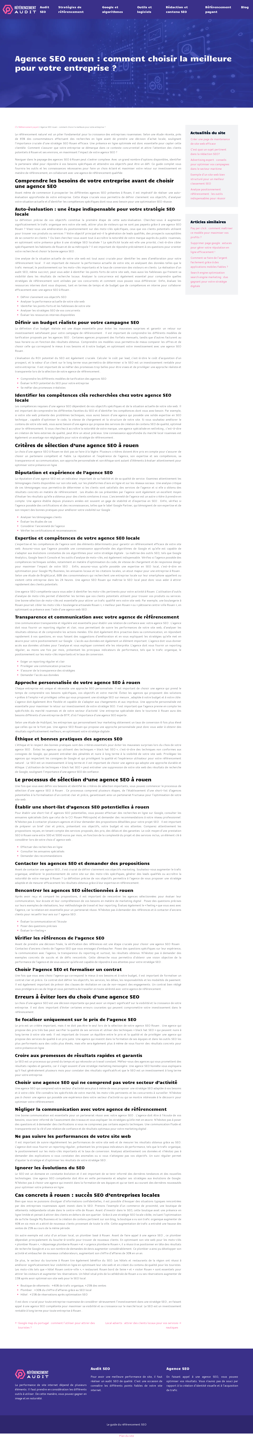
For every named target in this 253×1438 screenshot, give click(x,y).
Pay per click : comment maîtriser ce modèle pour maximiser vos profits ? (212, 232)
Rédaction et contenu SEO (177, 9)
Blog (245, 7)
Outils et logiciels (144, 9)
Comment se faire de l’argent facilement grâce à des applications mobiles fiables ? (209, 262)
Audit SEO (44, 9)
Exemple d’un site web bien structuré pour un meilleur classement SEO (208, 178)
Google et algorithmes (112, 9)
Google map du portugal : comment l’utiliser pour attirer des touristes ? (56, 1325)
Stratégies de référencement (71, 9)
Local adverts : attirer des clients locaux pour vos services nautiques (141, 1325)
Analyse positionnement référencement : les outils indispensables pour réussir (208, 193)
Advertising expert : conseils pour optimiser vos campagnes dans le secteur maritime (210, 164)
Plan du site (126, 1436)
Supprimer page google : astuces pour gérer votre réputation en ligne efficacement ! (211, 247)
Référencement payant (218, 9)
